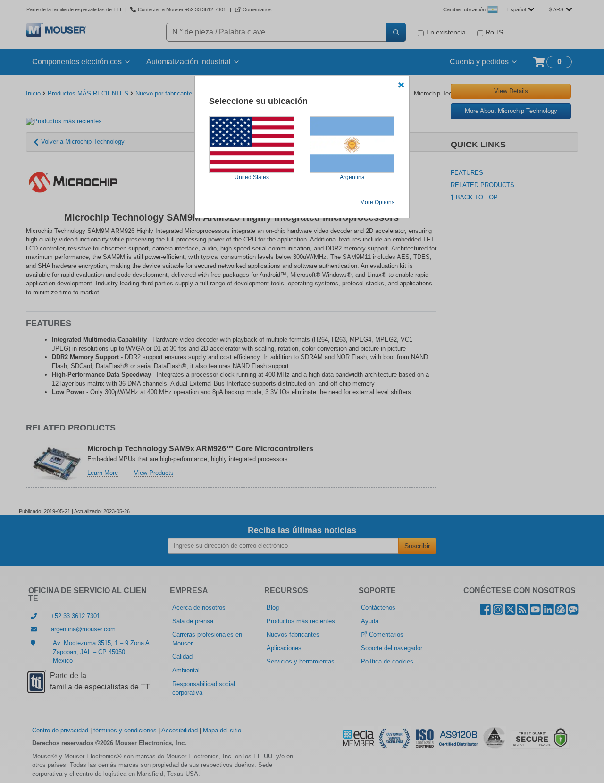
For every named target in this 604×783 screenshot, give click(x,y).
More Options (377, 202)
